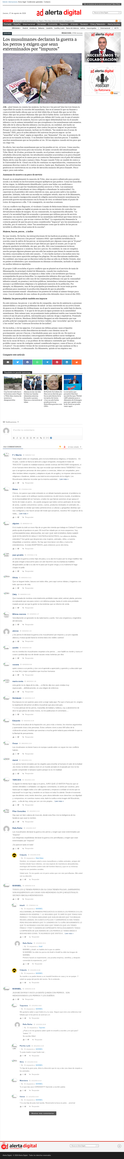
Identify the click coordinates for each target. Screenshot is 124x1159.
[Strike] (24, 437)
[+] (47, 438)
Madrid (25, 28)
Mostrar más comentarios (42, 1113)
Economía (52, 24)
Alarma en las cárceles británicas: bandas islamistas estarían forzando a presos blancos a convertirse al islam (33, 396)
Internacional (29, 24)
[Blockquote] (34, 437)
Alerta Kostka (114, 24)
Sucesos (84, 24)
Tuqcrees (42, 1028)
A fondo (74, 24)
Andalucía (33, 28)
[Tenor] (51, 437)
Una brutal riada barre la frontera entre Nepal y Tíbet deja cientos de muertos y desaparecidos (12, 395)
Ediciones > (16, 28)
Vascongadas (91, 28)
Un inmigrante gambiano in (23, 21)
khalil (22, 905)
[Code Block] (37, 437)
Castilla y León (59, 28)
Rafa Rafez (40, 858)
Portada (7, 24)
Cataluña (49, 28)
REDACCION (66, 33)
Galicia (82, 28)
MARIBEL (39, 909)
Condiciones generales (35, 2)
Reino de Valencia (72, 28)
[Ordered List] (27, 437)
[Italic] (17, 437)
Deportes (64, 24)
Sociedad (41, 24)
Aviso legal (22, 2)
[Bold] (14, 437)
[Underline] (20, 437)
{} (44, 438)
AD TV (116, 28)
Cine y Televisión (97, 24)
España (17, 24)
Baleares (41, 28)
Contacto (47, 2)
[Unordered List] (30, 437)
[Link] (41, 437)
